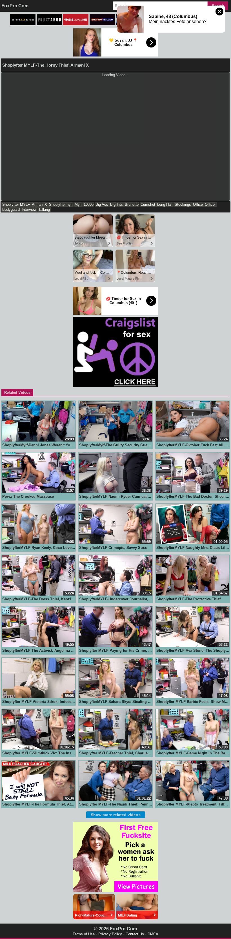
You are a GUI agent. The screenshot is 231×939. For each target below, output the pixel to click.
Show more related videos (116, 815)
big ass (101, 204)
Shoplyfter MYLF (16, 204)
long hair (165, 204)
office (198, 204)
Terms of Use (84, 934)
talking (44, 209)
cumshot (148, 204)
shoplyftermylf (61, 204)
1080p (89, 204)
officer (210, 204)
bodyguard (11, 209)
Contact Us (135, 934)
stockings (183, 204)
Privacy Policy (110, 934)
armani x (39, 204)
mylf (78, 204)
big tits (116, 204)
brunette (132, 204)
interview (29, 209)
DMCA (153, 934)
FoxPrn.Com (14, 5)
